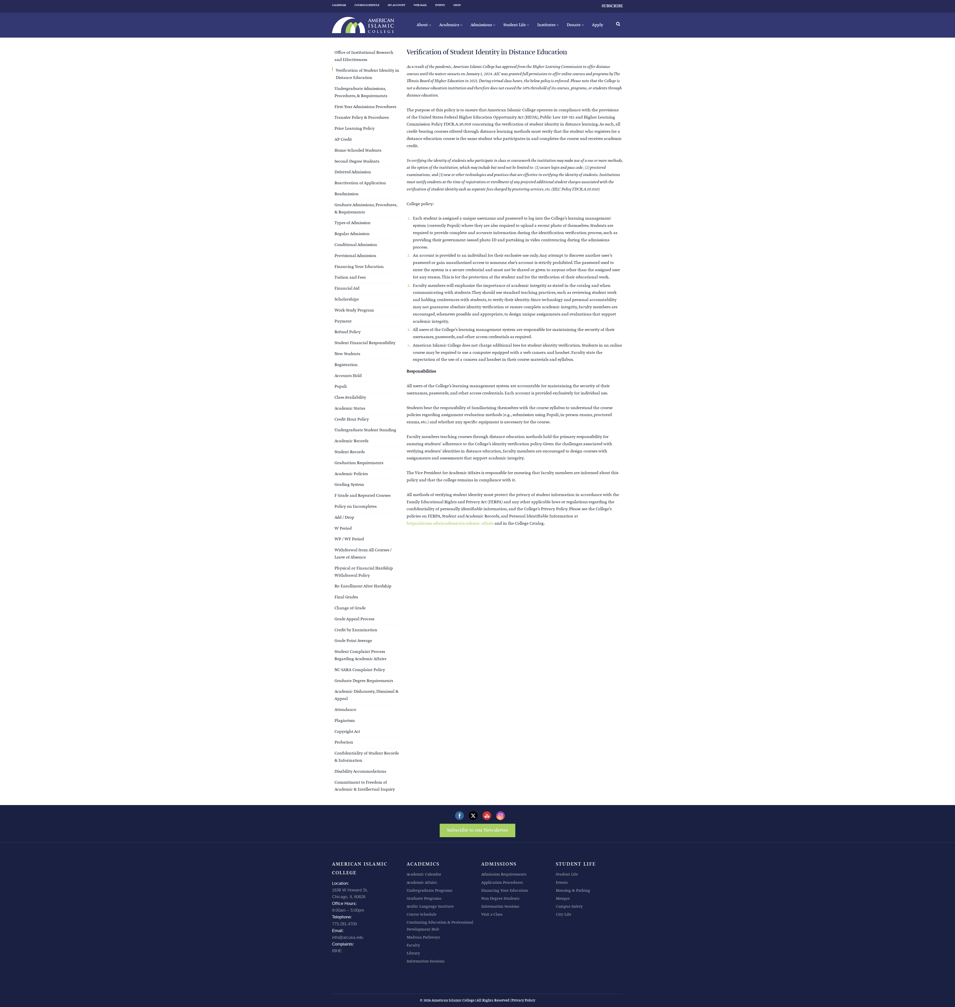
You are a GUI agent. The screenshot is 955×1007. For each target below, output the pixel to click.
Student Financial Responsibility (365, 343)
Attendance (345, 710)
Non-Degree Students (500, 898)
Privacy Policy (523, 1000)
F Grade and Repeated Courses (362, 496)
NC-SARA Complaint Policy (359, 670)
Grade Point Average (353, 641)
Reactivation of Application (361, 183)
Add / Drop (344, 517)
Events (562, 882)
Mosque (563, 898)
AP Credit (343, 139)
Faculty (413, 945)
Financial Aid (346, 288)
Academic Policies (351, 474)
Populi (340, 386)
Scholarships (347, 299)
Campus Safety (569, 906)
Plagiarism (344, 721)
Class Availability (350, 397)
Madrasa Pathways (423, 937)
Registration (346, 365)
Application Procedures (502, 882)
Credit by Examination (355, 630)
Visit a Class (492, 914)
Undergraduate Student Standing (365, 430)
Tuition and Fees (350, 277)
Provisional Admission (355, 256)
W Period (343, 528)
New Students (347, 354)
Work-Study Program (354, 310)
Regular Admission (352, 234)
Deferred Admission (352, 172)
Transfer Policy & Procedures (362, 118)
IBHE (337, 950)
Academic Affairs (422, 882)
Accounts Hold (348, 376)
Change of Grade (350, 608)
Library (413, 953)
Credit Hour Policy (351, 419)
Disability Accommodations (360, 771)
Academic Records (352, 441)
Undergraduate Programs (429, 890)
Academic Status (350, 408)
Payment (343, 321)
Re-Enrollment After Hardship (362, 586)
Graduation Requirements (358, 463)
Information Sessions (426, 961)
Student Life (567, 874)
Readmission (346, 194)
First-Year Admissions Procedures (365, 107)
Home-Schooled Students (357, 150)
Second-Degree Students (356, 161)
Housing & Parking (573, 890)
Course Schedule (421, 914)
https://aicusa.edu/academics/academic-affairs (450, 523)
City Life (563, 914)
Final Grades (346, 597)
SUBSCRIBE (612, 6)
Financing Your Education (359, 267)
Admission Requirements (503, 874)
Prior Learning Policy (354, 128)
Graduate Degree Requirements (364, 681)
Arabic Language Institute (430, 906)
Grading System (349, 485)
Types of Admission (352, 223)
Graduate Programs (424, 898)
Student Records (350, 452)
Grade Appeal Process (355, 619)
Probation (343, 742)
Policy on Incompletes (355, 506)
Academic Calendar (424, 874)
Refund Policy (347, 332)
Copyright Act (347, 732)
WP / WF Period (349, 539)
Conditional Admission (355, 245)
